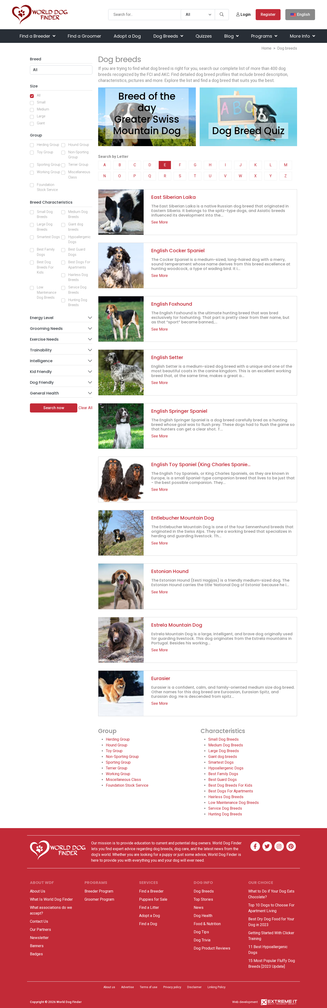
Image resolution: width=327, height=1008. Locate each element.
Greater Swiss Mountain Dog (147, 125)
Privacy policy (172, 987)
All (38, 95)
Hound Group (78, 145)
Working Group (48, 172)
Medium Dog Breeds (78, 214)
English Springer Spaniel (179, 411)
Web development (245, 1002)
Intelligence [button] (41, 361)
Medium (43, 109)
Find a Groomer (84, 36)
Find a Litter (149, 907)
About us (109, 987)
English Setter (167, 357)
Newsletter (39, 937)
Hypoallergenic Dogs (79, 239)
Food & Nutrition (207, 924)
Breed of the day (146, 102)
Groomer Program (99, 899)
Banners (37, 946)
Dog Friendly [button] (42, 382)
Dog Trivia (202, 940)
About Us (37, 891)
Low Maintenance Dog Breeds (46, 292)
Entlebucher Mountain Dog (182, 518)
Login (245, 14)
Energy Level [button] (41, 318)
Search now (53, 408)
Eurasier (160, 678)
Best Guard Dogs (76, 252)
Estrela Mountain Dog (176, 625)
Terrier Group (78, 165)
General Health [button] (44, 393)
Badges (36, 954)
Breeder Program (99, 891)
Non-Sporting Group (78, 155)
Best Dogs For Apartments (79, 264)
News (198, 907)
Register (268, 14)
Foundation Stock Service (47, 187)
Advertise (127, 987)
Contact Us (39, 921)
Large (41, 116)
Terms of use (148, 987)
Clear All (85, 408)
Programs (262, 36)
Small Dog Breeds (45, 214)
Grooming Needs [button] (46, 328)
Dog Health (203, 915)
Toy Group (45, 152)
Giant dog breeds (75, 227)
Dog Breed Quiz (248, 130)
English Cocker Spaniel (178, 250)
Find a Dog (148, 924)
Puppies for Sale (153, 899)
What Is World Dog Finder (51, 899)
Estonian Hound (170, 571)
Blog (229, 36)
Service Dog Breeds (77, 290)
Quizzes (204, 36)
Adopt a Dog (127, 36)
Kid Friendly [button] (41, 371)
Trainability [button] (41, 350)
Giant (41, 123)
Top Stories (203, 899)
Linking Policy (217, 987)
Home (266, 48)
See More (159, 222)
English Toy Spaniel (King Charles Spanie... (200, 464)
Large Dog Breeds (44, 227)
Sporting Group (48, 165)
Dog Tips (201, 932)
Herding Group (48, 145)
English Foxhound (171, 304)
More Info (300, 36)
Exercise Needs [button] (44, 339)
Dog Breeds (166, 36)
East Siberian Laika (173, 197)
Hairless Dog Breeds (78, 277)
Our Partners (40, 929)
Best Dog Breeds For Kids (45, 267)
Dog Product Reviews (212, 948)
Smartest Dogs (48, 237)
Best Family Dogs (46, 252)
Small (41, 102)
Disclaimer (194, 987)
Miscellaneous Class (79, 174)
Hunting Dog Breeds (77, 302)
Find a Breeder (35, 36)
